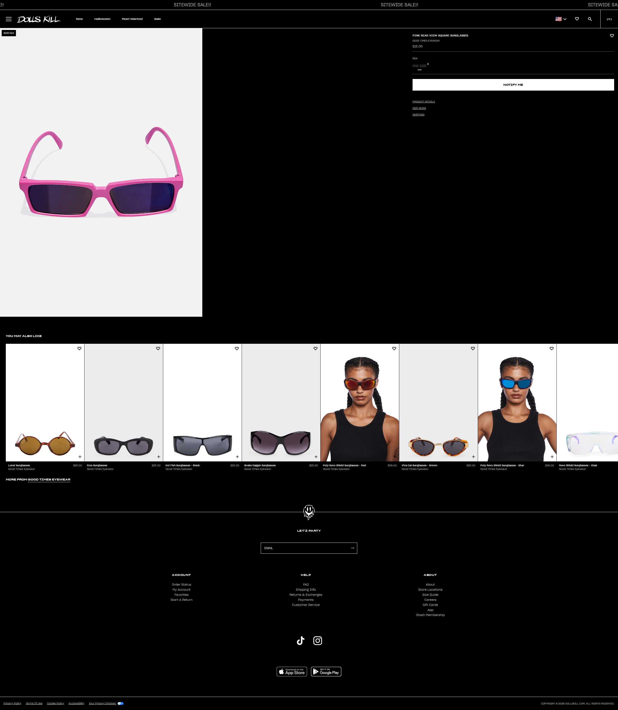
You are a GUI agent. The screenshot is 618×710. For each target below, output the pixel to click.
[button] (191, 4)
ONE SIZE (420, 66)
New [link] (79, 19)
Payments (306, 599)
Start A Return (181, 599)
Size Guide (430, 594)
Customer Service (306, 604)
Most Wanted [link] (132, 19)
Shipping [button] (418, 115)
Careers (430, 599)
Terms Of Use (34, 703)
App (430, 610)
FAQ (306, 584)
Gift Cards (430, 604)
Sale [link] (157, 19)
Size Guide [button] (419, 108)
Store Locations (430, 589)
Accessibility (76, 703)
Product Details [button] (424, 101)
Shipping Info (306, 589)
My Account (181, 589)
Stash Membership (430, 615)
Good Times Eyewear (426, 41)
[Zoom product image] (101, 172)
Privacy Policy (12, 703)
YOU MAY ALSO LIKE (24, 336)
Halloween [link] (102, 19)
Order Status (181, 584)
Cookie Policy (55, 703)
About (430, 584)
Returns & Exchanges (305, 594)
